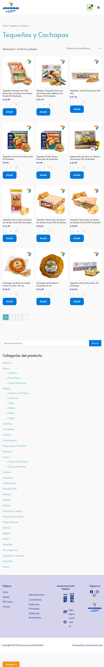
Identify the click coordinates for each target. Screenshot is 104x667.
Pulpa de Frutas (10, 522)
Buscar (95, 343)
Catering (7, 423)
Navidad (7, 494)
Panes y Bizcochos (17, 383)
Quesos (6, 527)
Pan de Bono (14, 378)
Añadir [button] (9, 111)
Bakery (6, 368)
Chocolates (8, 429)
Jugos (11, 403)
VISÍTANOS (61, 5)
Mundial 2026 (10, 488)
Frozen (6, 457)
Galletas (7, 472)
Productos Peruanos (13, 516)
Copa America (10, 440)
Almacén (7, 363)
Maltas (11, 408)
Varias (11, 413)
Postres (7, 505)
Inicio (5, 25)
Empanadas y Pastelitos (15, 446)
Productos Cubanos (13, 511)
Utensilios (8, 561)
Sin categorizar (10, 550)
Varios (6, 566)
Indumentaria (9, 483)
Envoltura (7, 451)
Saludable (7, 544)
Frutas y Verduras (17, 466)
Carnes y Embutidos (18, 461)
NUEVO (6, 500)
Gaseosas (13, 398)
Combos (7, 434)
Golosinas (8, 477)
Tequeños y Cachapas (13, 555)
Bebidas (7, 388)
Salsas (6, 539)
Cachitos (12, 373)
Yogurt (11, 418)
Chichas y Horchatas (18, 393)
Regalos (7, 533)
